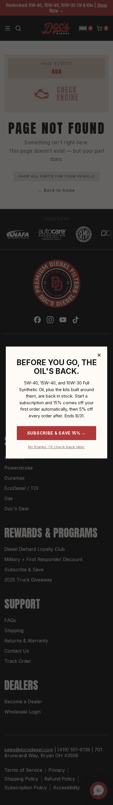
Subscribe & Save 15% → (56, 432)
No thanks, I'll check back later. (56, 447)
